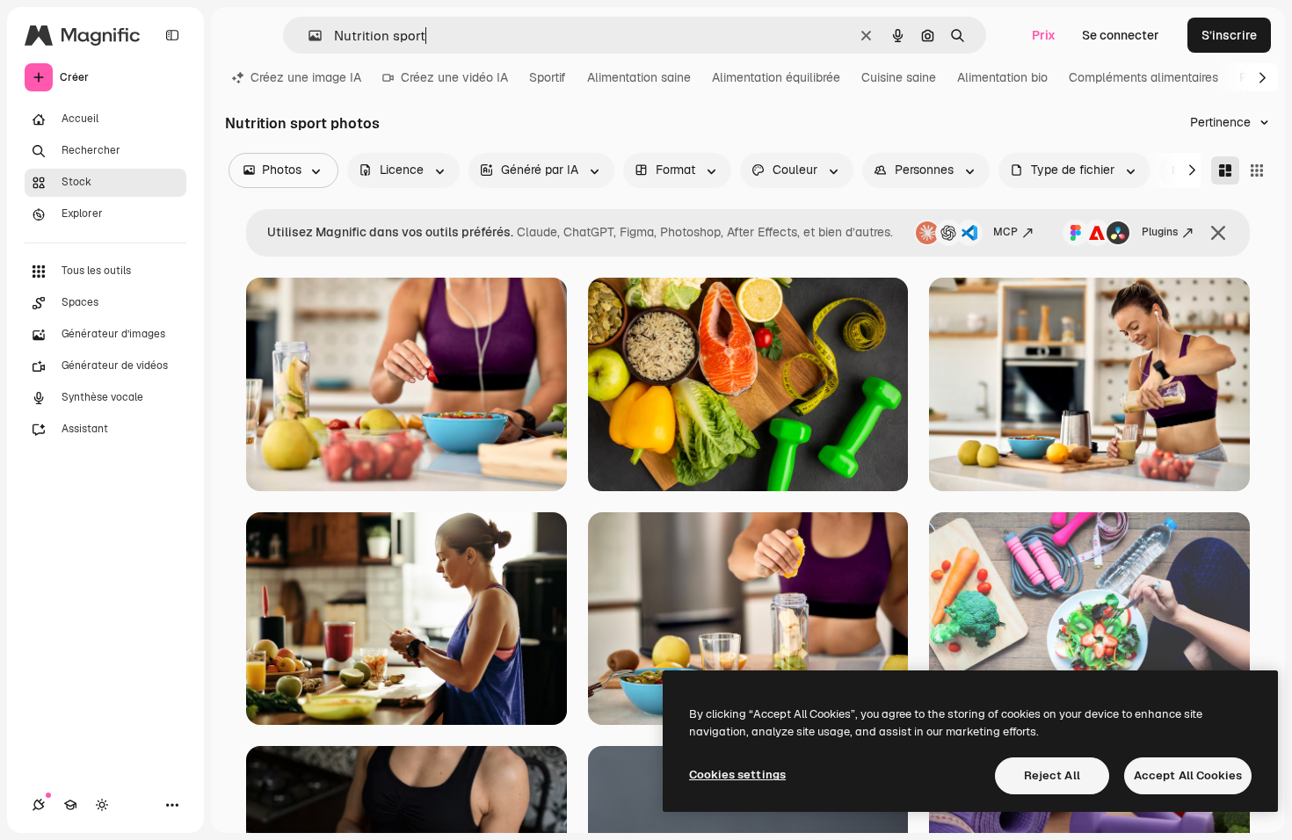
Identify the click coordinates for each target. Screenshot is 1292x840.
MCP (1005, 232)
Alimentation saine (639, 77)
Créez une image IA (305, 77)
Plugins (1160, 232)
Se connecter (1120, 35)
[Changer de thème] (102, 805)
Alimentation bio (1002, 77)
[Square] (1257, 170)
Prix (1044, 35)
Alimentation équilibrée (776, 77)
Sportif (547, 77)
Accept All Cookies (1188, 775)
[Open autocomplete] (308, 35)
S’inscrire (1229, 35)
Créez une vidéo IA (454, 77)
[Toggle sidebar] (172, 35)
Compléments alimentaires (1143, 77)
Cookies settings (737, 774)
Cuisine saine (898, 77)
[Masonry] (1225, 170)
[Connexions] (39, 805)
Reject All (1052, 775)
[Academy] (70, 805)
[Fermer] (1218, 232)
